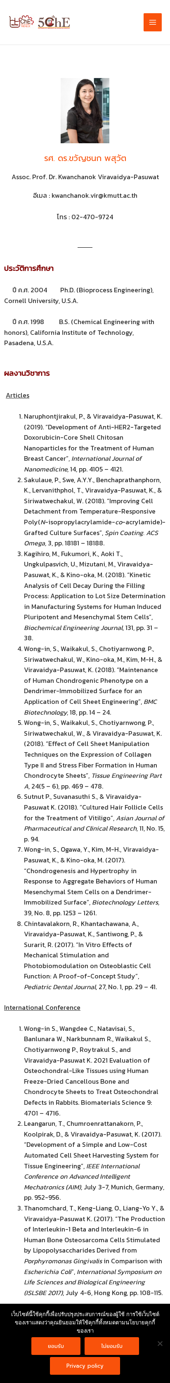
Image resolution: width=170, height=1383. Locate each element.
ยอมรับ (56, 1346)
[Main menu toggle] (153, 22)
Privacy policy (85, 1366)
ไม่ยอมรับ (112, 1346)
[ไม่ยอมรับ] (160, 1343)
